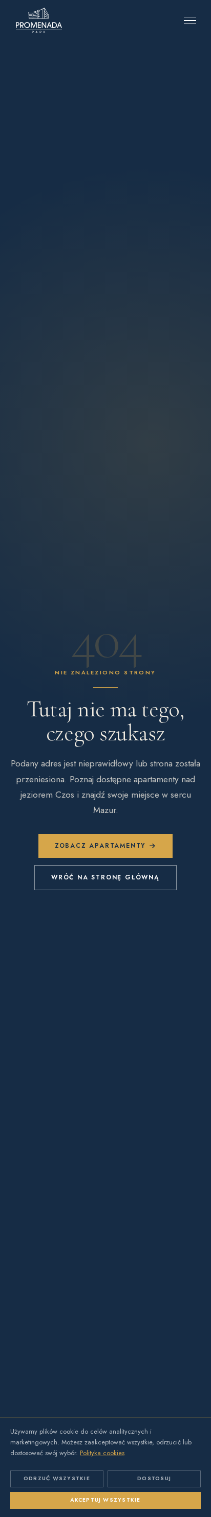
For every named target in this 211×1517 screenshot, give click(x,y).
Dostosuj (154, 1478)
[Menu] (190, 21)
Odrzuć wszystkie (57, 1478)
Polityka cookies (102, 1453)
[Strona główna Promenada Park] (39, 20)
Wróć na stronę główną (105, 877)
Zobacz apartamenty (100, 845)
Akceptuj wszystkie (105, 1500)
